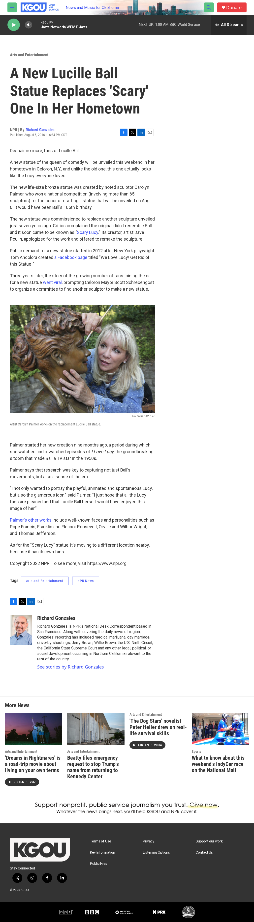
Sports (196, 752)
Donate (234, 7)
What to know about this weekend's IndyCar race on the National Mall (218, 764)
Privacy (148, 841)
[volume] (28, 24)
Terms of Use (100, 841)
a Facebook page (70, 257)
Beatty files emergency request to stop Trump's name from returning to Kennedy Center (93, 767)
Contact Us (204, 852)
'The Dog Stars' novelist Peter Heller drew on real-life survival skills (158, 727)
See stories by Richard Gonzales (70, 667)
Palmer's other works (31, 520)
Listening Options (156, 852)
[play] (14, 25)
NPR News (85, 581)
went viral (52, 282)
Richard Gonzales (40, 129)
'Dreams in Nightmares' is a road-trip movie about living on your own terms (33, 764)
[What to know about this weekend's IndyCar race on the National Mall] (220, 729)
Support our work (209, 841)
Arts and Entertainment (29, 54)
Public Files (98, 864)
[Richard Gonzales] (21, 630)
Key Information (102, 852)
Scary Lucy (87, 232)
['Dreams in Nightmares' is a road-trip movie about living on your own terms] (33, 729)
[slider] (36, 24)
